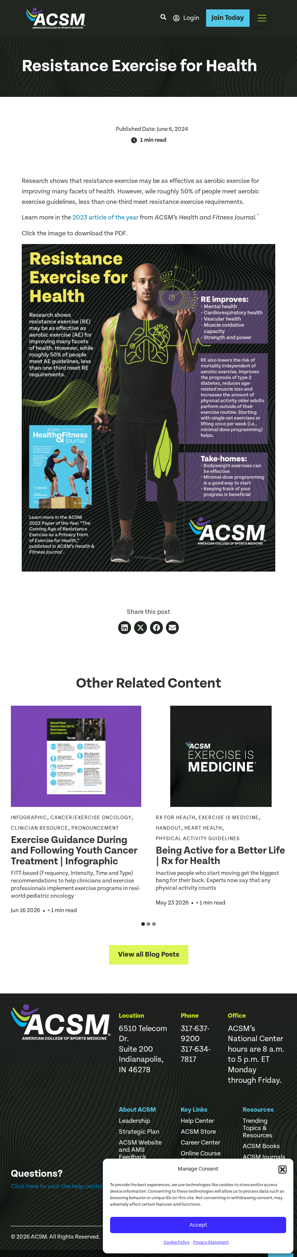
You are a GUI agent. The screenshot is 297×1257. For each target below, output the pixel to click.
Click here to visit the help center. (58, 1186)
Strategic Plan (139, 1132)
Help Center (197, 1121)
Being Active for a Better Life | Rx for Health (220, 856)
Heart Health (203, 828)
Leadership (134, 1121)
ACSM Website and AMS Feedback (140, 1150)
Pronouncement (95, 828)
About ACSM (137, 1109)
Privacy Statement (211, 1242)
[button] (282, 1169)
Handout (168, 828)
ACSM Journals (264, 1157)
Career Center (200, 1142)
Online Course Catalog (201, 1157)
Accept (198, 1225)
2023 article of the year (105, 217)
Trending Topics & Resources (257, 1128)
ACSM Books (261, 1146)
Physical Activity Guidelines (198, 839)
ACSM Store (198, 1132)
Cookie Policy (176, 1242)
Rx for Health (175, 818)
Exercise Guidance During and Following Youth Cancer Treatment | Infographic (74, 850)
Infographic (29, 818)
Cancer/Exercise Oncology (90, 818)
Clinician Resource (39, 828)
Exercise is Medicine (228, 818)
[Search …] (163, 18)
